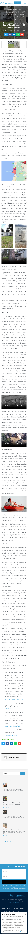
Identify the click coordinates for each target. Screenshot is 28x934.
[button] (24, 2)
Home (3, 908)
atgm (6, 11)
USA (15, 19)
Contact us (21, 912)
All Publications (11, 9)
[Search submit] (23, 773)
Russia (21, 16)
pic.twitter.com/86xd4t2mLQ (13, 699)
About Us (9, 908)
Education (15, 908)
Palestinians (14, 16)
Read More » (6, 793)
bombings (10, 11)
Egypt (15, 11)
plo (18, 16)
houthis (12, 12)
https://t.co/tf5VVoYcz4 (12, 726)
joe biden (16, 14)
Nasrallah (8, 16)
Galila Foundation (14, 902)
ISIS (21, 12)
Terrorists (22, 17)
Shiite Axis (6, 17)
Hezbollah (7, 12)
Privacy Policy (12, 912)
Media (5, 912)
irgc (18, 12)
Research (22, 908)
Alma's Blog (18, 9)
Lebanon (21, 14)
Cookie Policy (20, 932)
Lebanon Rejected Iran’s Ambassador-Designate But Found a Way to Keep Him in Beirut (13, 818)
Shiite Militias (13, 17)
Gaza (18, 11)
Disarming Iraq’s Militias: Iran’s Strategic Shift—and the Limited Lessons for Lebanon (13, 804)
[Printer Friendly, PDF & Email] (7, 739)
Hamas (22, 11)
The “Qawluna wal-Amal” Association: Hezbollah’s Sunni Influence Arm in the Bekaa (13, 791)
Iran (16, 12)
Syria (18, 17)
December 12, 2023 (10, 708)
